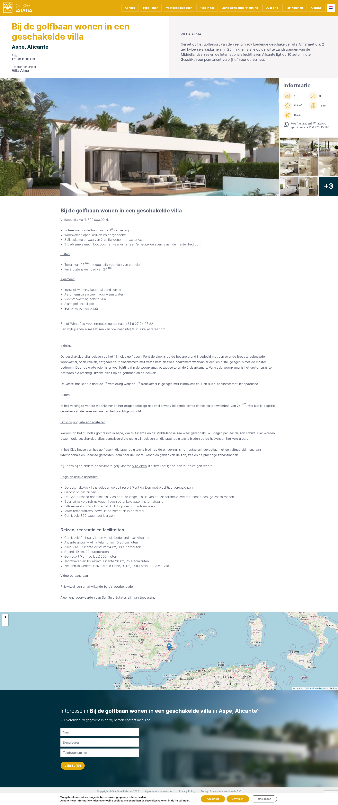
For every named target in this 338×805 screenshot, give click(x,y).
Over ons (272, 7)
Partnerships (295, 7)
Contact (317, 7)
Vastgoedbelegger (179, 7)
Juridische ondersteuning (240, 7)
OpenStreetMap (315, 688)
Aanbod (130, 7)
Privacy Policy (187, 791)
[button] (169, 647)
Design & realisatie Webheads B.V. (221, 791)
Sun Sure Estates (114, 597)
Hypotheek (207, 7)
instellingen (182, 800)
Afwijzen (237, 799)
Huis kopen (150, 7)
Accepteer (213, 799)
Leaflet (299, 688)
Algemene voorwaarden (159, 791)
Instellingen (264, 799)
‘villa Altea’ (139, 466)
